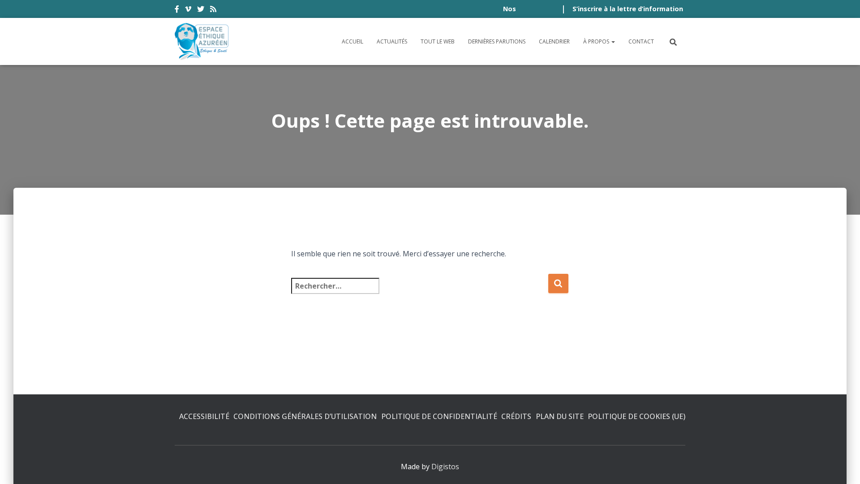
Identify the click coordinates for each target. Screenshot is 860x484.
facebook (177, 10)
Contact (641, 41)
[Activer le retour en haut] (842, 466)
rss (213, 10)
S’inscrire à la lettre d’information (627, 8)
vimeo (188, 10)
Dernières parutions (496, 41)
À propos (597, 41)
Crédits (516, 416)
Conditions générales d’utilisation (305, 416)
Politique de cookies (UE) (636, 416)
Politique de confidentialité (439, 416)
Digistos (445, 466)
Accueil (352, 41)
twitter (200, 10)
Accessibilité (204, 416)
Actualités (392, 41)
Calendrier (554, 41)
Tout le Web (438, 41)
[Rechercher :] (419, 292)
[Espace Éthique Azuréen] (202, 41)
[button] (613, 41)
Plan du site (560, 416)
